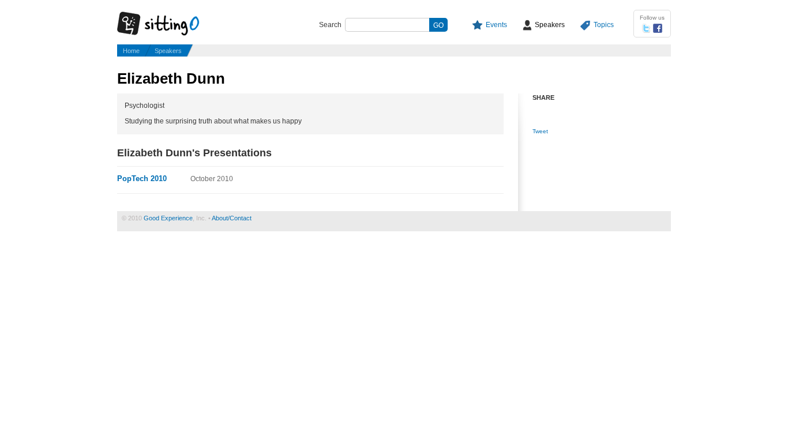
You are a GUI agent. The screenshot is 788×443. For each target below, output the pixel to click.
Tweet (540, 131)
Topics (604, 25)
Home (131, 50)
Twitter (646, 28)
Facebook (657, 28)
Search (330, 25)
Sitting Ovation (169, 24)
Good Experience (168, 218)
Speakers (550, 25)
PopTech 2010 (142, 178)
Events (496, 25)
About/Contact (232, 218)
